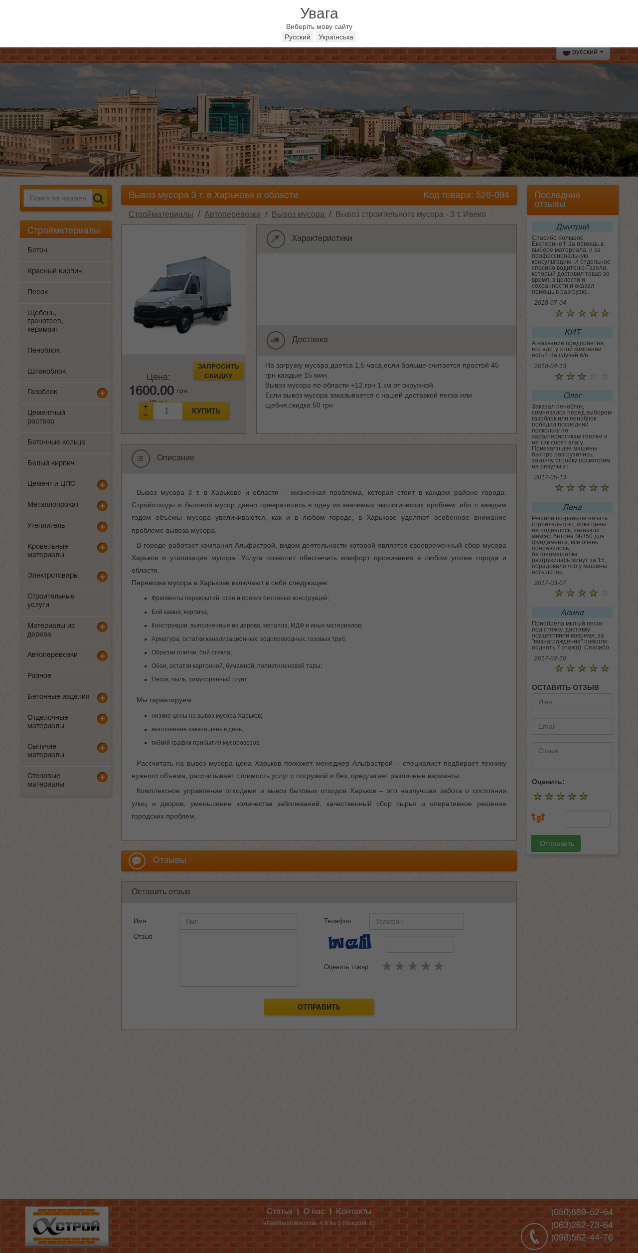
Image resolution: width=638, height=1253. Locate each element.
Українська (336, 37)
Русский (298, 37)
